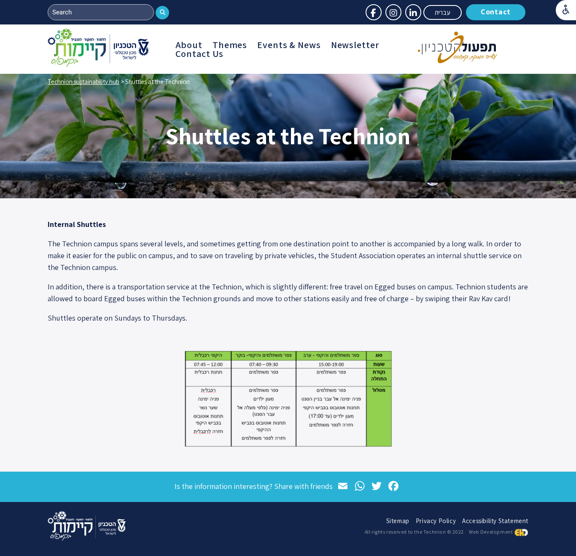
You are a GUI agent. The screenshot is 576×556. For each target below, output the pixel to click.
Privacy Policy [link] (436, 521)
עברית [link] (442, 12)
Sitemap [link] (397, 521)
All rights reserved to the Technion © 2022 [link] (414, 532)
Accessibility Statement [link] (495, 521)
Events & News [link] (288, 44)
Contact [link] (496, 11)
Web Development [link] (491, 532)
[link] (566, 10)
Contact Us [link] (199, 53)
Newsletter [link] (355, 44)
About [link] (188, 44)
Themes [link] (230, 44)
